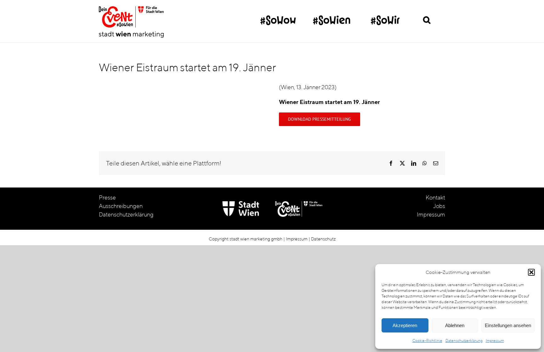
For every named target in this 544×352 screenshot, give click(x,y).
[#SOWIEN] (331, 17)
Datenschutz (323, 238)
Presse (107, 197)
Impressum (495, 340)
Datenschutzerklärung (464, 340)
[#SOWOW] (278, 17)
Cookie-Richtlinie (427, 340)
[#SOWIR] (385, 17)
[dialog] (458, 306)
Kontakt (435, 197)
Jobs (439, 206)
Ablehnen (454, 325)
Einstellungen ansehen (508, 325)
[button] (531, 272)
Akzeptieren (405, 325)
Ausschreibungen (121, 206)
